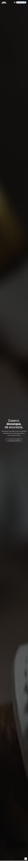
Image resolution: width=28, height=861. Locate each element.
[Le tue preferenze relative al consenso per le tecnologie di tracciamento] (25, 858)
